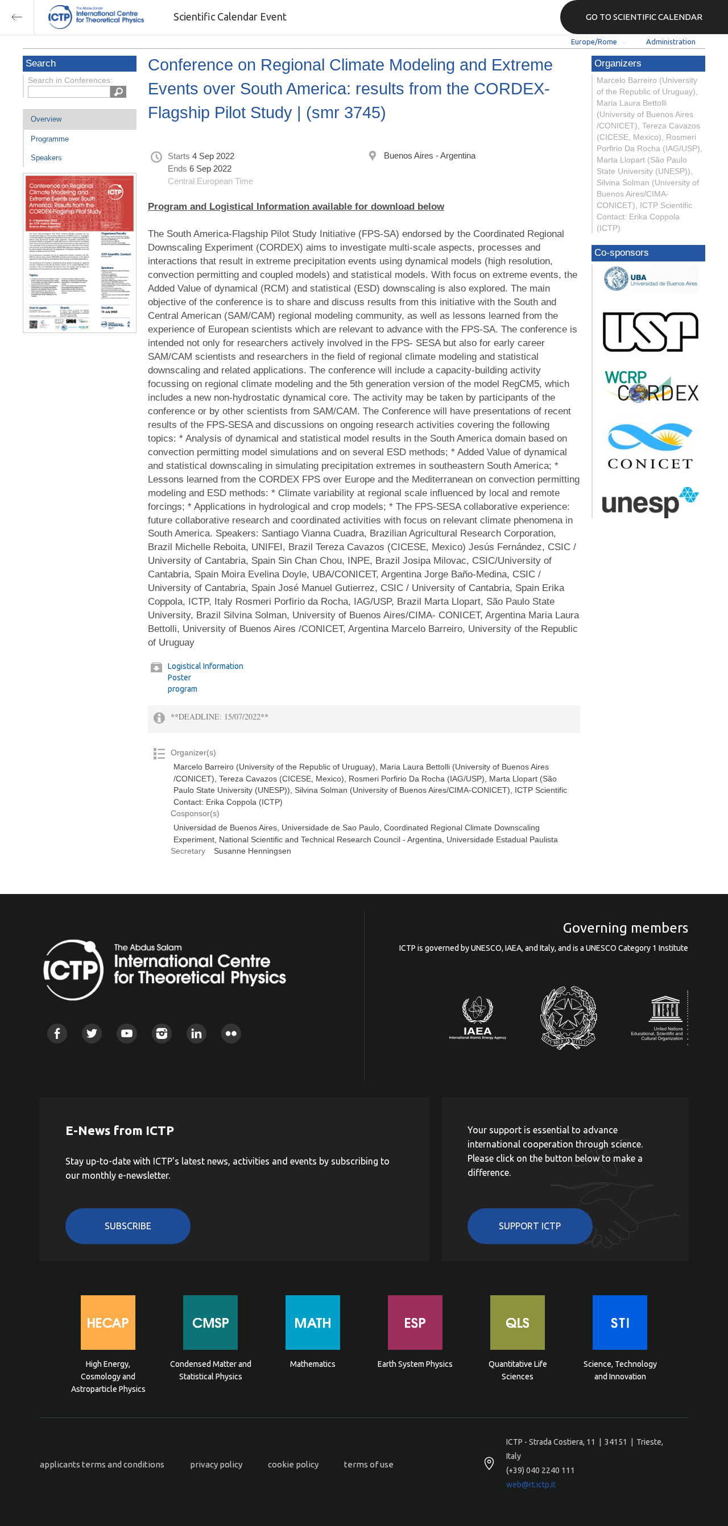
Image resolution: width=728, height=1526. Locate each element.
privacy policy (216, 1464)
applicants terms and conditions (102, 1464)
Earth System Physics (415, 1364)
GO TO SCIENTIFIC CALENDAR (644, 17)
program (182, 688)
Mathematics (313, 1364)
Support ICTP (530, 1226)
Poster (179, 677)
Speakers (46, 157)
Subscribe (128, 1226)
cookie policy (293, 1464)
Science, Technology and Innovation (620, 1370)
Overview (46, 119)
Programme (50, 139)
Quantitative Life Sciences (518, 1370)
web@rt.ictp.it (531, 1484)
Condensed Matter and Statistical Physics (210, 1370)
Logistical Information (205, 666)
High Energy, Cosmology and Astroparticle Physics (108, 1375)
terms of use (369, 1464)
